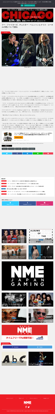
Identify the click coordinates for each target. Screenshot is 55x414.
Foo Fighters (18, 148)
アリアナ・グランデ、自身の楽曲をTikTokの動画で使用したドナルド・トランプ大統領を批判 (26, 186)
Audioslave (5, 148)
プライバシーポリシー (34, 398)
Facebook (15, 347)
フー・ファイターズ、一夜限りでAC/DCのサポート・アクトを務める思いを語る (23, 183)
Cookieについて (46, 398)
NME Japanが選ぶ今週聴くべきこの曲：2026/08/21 (17, 188)
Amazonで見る (18, 137)
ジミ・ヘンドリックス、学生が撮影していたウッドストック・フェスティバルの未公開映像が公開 (26, 194)
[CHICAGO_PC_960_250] (27, 15)
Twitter (40, 347)
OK (22, 5)
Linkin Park (25, 148)
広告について (21, 398)
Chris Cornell (11, 148)
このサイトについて (9, 398)
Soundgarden (31, 148)
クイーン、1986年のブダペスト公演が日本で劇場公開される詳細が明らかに (22, 181)
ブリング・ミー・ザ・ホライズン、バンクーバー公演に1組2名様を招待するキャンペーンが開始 (26, 191)
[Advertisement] (27, 79)
